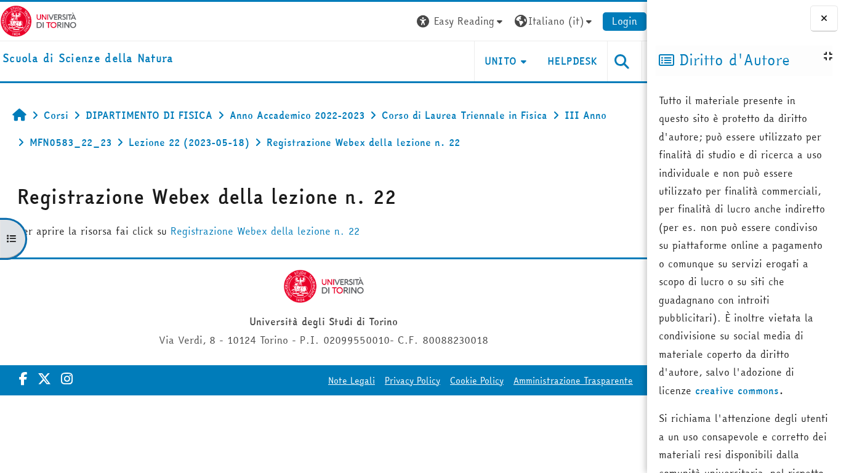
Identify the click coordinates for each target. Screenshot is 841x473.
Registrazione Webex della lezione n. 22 (265, 231)
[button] (461, 21)
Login (624, 21)
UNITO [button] (501, 61)
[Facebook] (23, 378)
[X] (44, 378)
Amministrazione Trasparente (573, 380)
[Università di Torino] (38, 19)
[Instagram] (67, 378)
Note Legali (351, 380)
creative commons (737, 390)
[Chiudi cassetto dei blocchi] (824, 18)
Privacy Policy (412, 380)
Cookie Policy (477, 380)
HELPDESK (572, 61)
